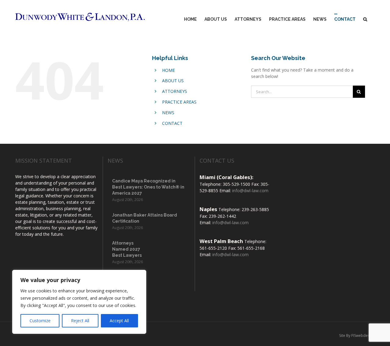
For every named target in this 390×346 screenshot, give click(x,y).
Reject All (80, 320)
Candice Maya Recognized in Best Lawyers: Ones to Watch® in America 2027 (148, 187)
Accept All (119, 320)
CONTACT (172, 123)
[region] (79, 302)
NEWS (168, 112)
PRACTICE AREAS (179, 102)
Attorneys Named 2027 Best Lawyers (127, 249)
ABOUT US (173, 80)
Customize (40, 320)
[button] (365, 19)
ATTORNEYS (174, 91)
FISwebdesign (363, 335)
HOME (168, 70)
